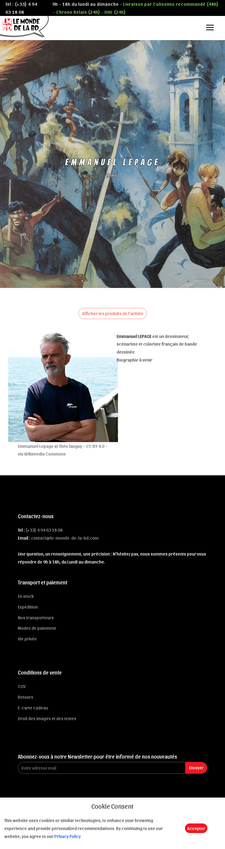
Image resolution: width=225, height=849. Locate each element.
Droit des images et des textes (47, 718)
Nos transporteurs (36, 617)
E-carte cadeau (33, 707)
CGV (22, 686)
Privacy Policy (67, 836)
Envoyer (196, 767)
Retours (25, 697)
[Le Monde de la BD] (25, 26)
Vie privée (27, 638)
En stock (26, 596)
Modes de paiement (37, 628)
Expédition (28, 606)
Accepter (196, 828)
